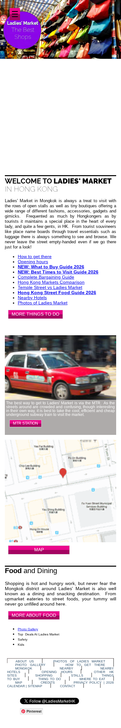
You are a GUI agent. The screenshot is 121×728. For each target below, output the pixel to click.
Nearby (66, 668)
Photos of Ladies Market (42, 302)
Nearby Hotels (32, 297)
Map (18, 682)
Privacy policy (88, 682)
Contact (67, 686)
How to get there (35, 256)
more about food (34, 615)
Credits (48, 682)
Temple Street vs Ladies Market (50, 287)
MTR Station (25, 423)
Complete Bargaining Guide (46, 277)
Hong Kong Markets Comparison (51, 282)
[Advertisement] (60, 111)
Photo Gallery (28, 629)
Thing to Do (49, 679)
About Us (24, 661)
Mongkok (23, 668)
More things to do (35, 314)
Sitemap (35, 686)
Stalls (77, 675)
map (39, 549)
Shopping (44, 675)
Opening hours (33, 261)
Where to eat (92, 679)
